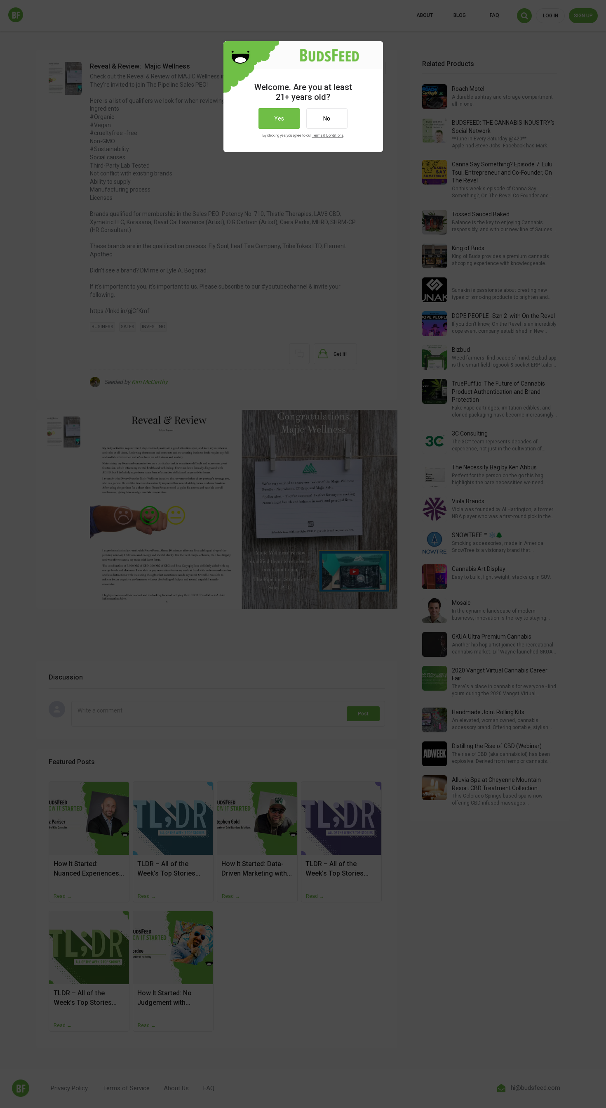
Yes (279, 118)
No (326, 118)
